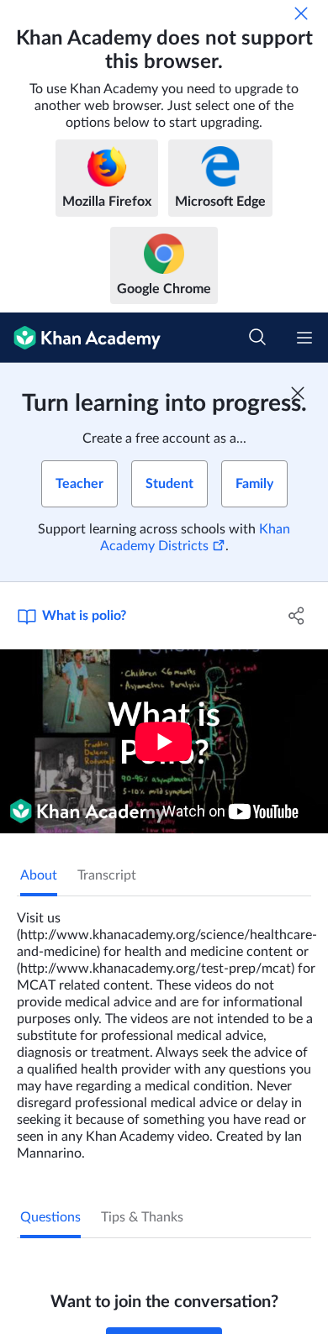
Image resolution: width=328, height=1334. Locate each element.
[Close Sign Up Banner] (298, 393)
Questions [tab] (50, 1217)
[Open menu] (304, 338)
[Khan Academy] (80, 337)
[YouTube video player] (164, 741)
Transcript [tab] (106, 875)
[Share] (296, 616)
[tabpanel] (164, 1029)
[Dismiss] (301, 13)
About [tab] (38, 875)
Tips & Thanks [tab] (142, 1217)
